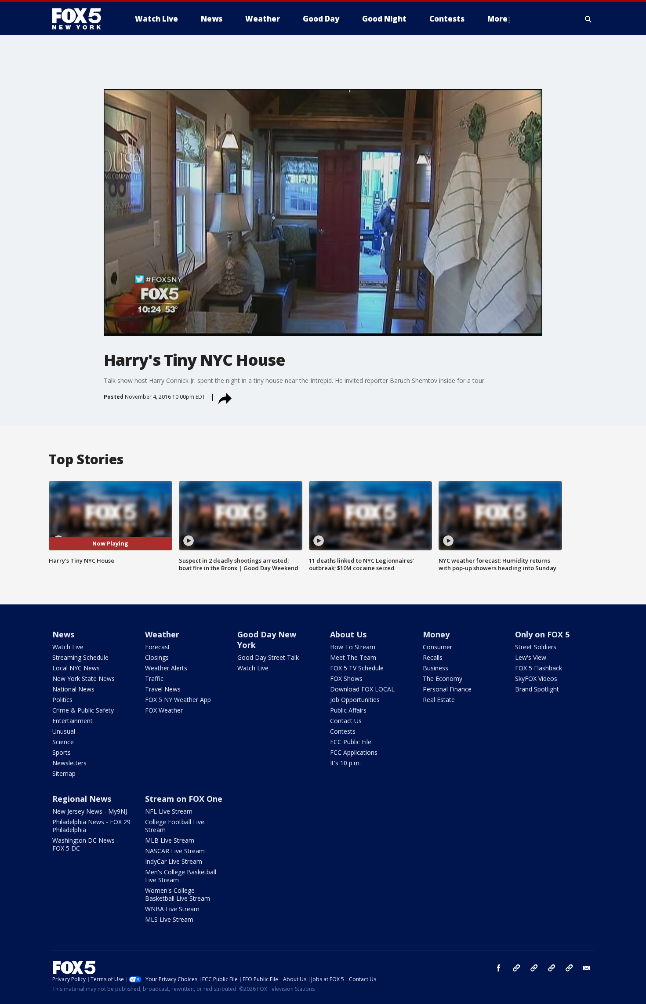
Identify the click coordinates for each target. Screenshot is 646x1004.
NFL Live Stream (168, 811)
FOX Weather (164, 710)
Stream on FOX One (183, 798)
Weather (162, 634)
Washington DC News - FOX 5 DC (85, 844)
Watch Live (67, 647)
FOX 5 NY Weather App (178, 699)
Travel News (163, 689)
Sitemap (64, 773)
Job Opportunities (355, 699)
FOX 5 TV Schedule (357, 668)
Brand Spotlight (537, 689)
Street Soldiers (535, 647)
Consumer (437, 647)
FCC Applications (353, 752)
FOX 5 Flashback (538, 668)
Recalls (433, 657)
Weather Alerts (166, 668)
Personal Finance (447, 689)
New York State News (83, 678)
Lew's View (530, 657)
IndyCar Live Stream (173, 861)
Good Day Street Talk (268, 657)
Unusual (63, 731)
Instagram (516, 968)
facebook (499, 968)
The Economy (442, 678)
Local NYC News (76, 668)
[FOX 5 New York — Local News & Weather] (81, 18)
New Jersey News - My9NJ (89, 811)
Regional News (81, 798)
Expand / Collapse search (588, 18)
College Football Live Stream (174, 826)
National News (73, 689)
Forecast (157, 647)
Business (435, 668)
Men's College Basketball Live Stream (180, 876)
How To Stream (352, 647)
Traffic (154, 678)
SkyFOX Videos (536, 678)
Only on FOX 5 (542, 634)
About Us (348, 634)
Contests (343, 731)
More (497, 19)
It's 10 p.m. (345, 763)
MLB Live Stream (169, 840)
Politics (62, 699)
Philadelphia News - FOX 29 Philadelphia (91, 826)
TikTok (534, 968)
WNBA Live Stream (172, 909)
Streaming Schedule (80, 657)
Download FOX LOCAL (362, 689)
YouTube (551, 968)
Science (63, 742)
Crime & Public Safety (83, 710)
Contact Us (346, 721)
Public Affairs (348, 710)
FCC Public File (350, 742)
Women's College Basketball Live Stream (177, 894)
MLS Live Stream (169, 919)
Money (436, 634)
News (63, 634)
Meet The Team (353, 657)
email (587, 968)
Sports (61, 752)
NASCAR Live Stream (175, 851)
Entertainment (72, 721)
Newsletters (69, 763)
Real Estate (439, 699)
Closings (157, 657)
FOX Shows (346, 678)
